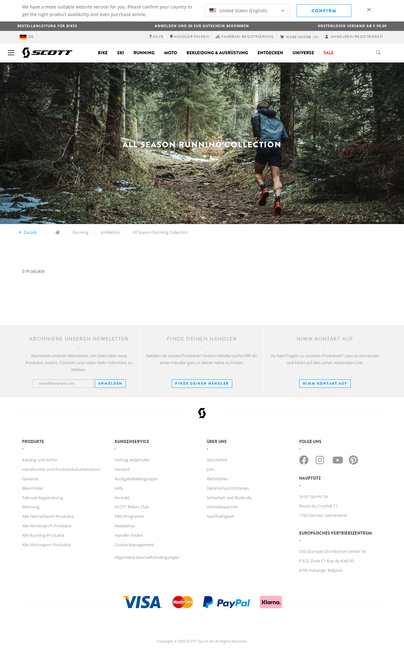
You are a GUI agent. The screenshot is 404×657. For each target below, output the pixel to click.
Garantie (30, 479)
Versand (122, 469)
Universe (303, 53)
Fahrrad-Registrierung (42, 497)
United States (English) (242, 11)
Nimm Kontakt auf (325, 383)
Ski (120, 53)
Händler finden (129, 535)
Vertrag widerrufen (132, 460)
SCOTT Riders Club (132, 507)
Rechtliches (217, 479)
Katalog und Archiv (39, 460)
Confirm (324, 11)
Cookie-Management (134, 545)
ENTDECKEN (270, 53)
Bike (103, 53)
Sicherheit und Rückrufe (229, 497)
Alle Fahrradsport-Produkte (48, 516)
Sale (329, 53)
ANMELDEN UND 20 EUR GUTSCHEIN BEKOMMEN (202, 25)
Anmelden (110, 383)
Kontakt (122, 497)
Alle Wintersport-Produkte (46, 526)
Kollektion (110, 232)
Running (144, 53)
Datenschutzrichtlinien (228, 488)
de (31, 36)
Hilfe (119, 488)
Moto (170, 53)
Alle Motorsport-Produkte (46, 545)
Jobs (211, 469)
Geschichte (217, 460)
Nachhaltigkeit (220, 516)
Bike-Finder (32, 488)
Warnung (30, 507)
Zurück (30, 232)
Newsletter (125, 526)
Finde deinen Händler (202, 383)
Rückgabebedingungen (136, 479)
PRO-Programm (129, 516)
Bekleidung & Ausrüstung (217, 53)
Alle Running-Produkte (43, 535)
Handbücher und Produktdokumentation (61, 469)
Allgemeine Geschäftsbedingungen (147, 557)
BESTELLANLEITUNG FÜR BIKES (47, 25)
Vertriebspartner (222, 507)
